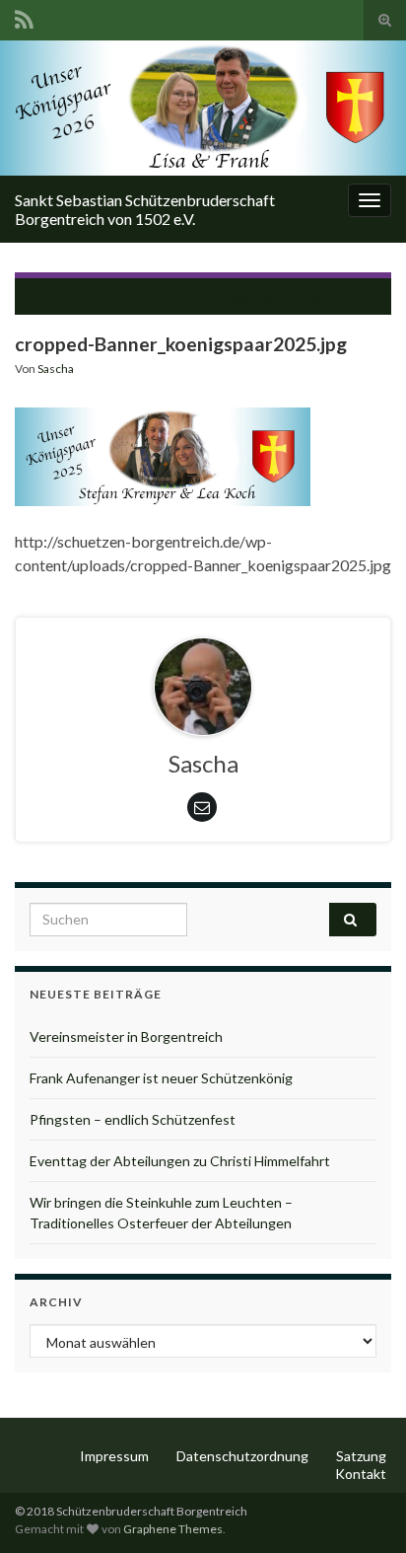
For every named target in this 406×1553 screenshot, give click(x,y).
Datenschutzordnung (242, 1455)
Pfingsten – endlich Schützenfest (133, 1119)
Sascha (55, 368)
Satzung (361, 1455)
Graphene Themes (173, 1528)
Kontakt (360, 1473)
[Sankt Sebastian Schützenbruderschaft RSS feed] (24, 16)
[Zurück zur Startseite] (203, 108)
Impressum (114, 1455)
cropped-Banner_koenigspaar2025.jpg (213, 296)
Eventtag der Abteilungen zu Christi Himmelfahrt (180, 1160)
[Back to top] (361, 1508)
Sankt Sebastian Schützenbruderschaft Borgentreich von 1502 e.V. (145, 209)
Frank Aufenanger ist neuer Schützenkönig (161, 1078)
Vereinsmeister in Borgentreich (126, 1036)
